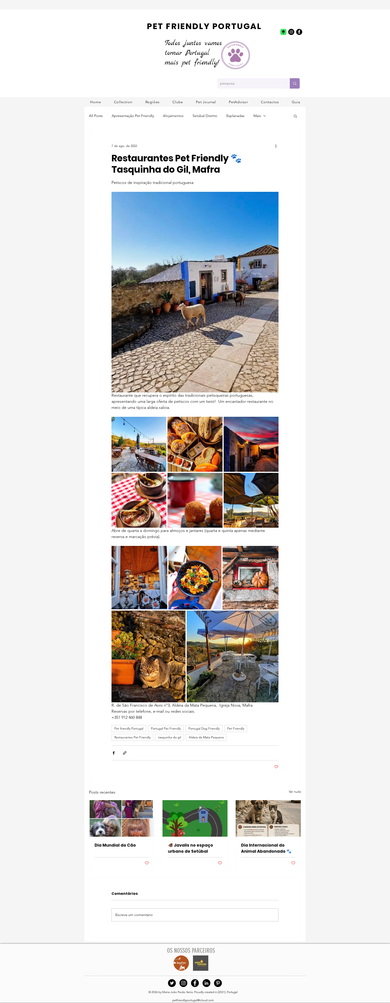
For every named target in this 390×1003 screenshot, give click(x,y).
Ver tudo (295, 792)
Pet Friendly (235, 728)
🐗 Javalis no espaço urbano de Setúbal (190, 848)
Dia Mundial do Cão (115, 845)
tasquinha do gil (169, 737)
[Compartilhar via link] (125, 753)
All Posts (96, 116)
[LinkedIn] (206, 983)
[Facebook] (299, 32)
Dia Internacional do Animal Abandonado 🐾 (266, 848)
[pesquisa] (295, 83)
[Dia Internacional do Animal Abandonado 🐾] (268, 818)
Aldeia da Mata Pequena (206, 737)
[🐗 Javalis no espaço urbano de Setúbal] (195, 818)
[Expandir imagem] (138, 444)
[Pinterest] (218, 983)
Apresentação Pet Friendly (133, 116)
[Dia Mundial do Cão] (121, 818)
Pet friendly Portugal (128, 728)
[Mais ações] (276, 146)
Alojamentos (173, 116)
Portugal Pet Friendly (166, 728)
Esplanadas (235, 116)
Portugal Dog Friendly (204, 728)
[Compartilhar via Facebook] (113, 753)
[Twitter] (172, 983)
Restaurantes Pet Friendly (132, 737)
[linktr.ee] (283, 32)
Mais (257, 116)
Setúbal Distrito (205, 116)
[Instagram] (291, 32)
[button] (152, 102)
